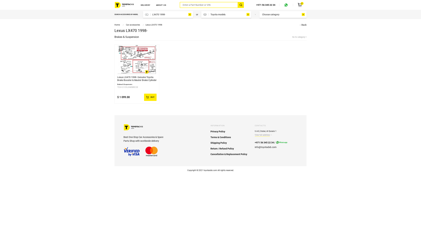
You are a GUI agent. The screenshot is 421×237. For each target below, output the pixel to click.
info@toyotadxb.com (265, 147)
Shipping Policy (218, 143)
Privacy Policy (217, 131)
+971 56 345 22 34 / (265, 142)
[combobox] (168, 14)
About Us (161, 5)
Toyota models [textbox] (217, 14)
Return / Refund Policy (222, 148)
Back (304, 25)
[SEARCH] (241, 5)
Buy (153, 97)
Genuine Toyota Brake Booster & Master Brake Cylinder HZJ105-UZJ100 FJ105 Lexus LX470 (137, 80)
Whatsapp (283, 142)
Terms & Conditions (220, 137)
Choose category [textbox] (270, 14)
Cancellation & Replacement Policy (228, 154)
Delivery (145, 5)
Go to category (299, 37)
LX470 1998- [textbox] (158, 14)
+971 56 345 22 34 (265, 5)
